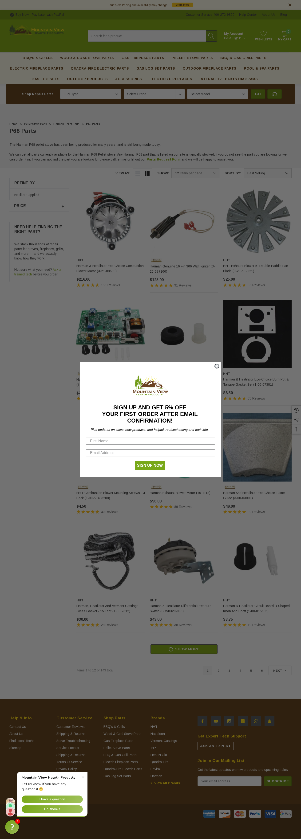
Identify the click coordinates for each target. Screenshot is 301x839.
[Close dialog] (216, 366)
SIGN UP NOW (150, 465)
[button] (12, 827)
